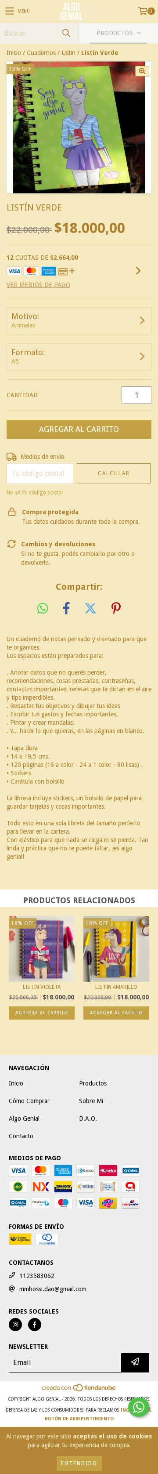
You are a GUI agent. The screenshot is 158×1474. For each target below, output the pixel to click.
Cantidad (22, 395)
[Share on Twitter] (90, 608)
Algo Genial (24, 1118)
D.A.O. (88, 1118)
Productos (93, 1083)
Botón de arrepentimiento (79, 1418)
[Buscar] (66, 33)
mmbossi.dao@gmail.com (52, 1288)
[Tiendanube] (79, 1390)
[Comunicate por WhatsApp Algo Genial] (138, 1407)
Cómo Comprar (29, 1100)
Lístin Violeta (42, 987)
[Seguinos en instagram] (15, 1324)
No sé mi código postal (35, 493)
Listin (68, 52)
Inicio (14, 52)
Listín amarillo (116, 987)
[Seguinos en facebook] (34, 1324)
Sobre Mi (91, 1100)
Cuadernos (41, 52)
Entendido (79, 1463)
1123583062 (36, 1275)
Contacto (21, 1136)
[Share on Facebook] (66, 608)
